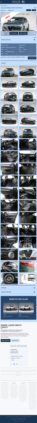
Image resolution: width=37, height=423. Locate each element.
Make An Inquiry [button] (6, 292)
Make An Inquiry (32, 57)
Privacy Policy (18, 416)
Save (35, 37)
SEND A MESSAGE (15, 340)
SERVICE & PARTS (15, 358)
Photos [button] (3, 63)
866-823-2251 (15, 352)
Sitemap (29, 416)
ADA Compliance (24, 416)
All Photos (14, 33)
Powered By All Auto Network (18, 421)
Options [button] (3, 288)
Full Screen (23, 33)
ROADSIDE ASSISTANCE (17, 356)
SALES (12, 360)
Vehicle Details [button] (6, 39)
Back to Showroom (4, 5)
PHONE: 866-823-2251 (5, 340)
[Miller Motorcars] (18, 1)
